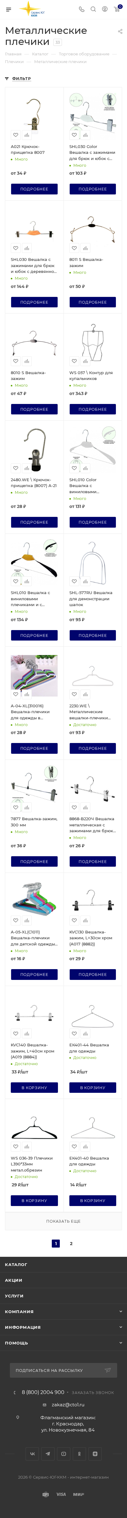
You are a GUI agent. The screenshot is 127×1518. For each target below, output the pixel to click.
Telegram (48, 1453)
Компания (19, 1311)
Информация (23, 1327)
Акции (14, 1280)
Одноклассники (79, 1453)
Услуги (14, 1295)
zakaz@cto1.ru (68, 1405)
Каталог (16, 1264)
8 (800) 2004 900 (43, 1392)
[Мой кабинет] (105, 10)
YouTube (63, 1453)
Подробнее (34, 189)
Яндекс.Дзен (95, 1453)
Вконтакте (32, 1453)
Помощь (16, 1342)
